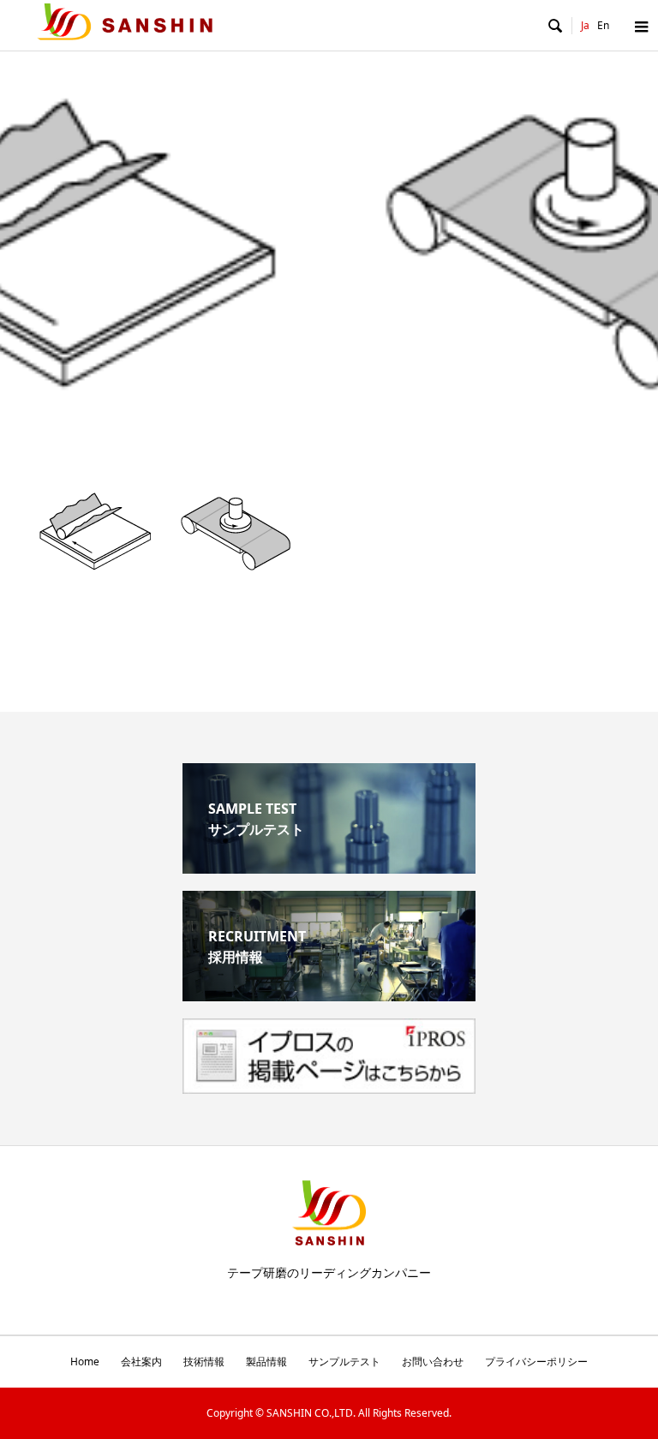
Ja (585, 25)
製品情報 (266, 1361)
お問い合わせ (433, 1361)
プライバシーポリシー (536, 1361)
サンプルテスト (344, 1361)
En (603, 25)
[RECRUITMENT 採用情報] (328, 994)
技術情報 (203, 1361)
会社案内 (141, 1361)
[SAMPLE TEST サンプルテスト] (328, 866)
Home (84, 1361)
